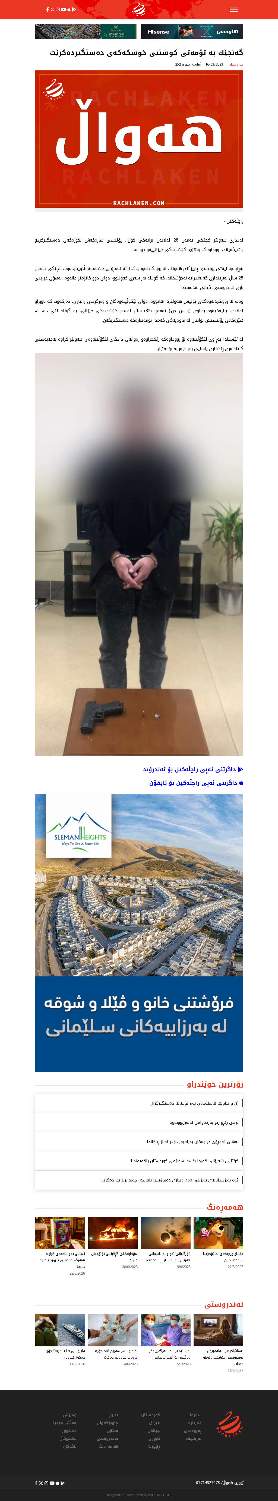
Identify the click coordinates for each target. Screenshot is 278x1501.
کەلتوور (69, 1430)
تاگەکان (70, 1446)
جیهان (154, 1430)
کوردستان (150, 1415)
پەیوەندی (192, 1430)
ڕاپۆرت (154, 1446)
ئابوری (154, 1438)
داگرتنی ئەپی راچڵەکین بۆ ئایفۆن (194, 783)
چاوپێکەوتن (107, 1423)
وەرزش (70, 1415)
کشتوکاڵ (68, 1438)
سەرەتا (194, 1415)
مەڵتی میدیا (65, 1423)
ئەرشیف (193, 1438)
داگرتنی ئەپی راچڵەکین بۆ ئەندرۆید (190, 769)
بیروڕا (113, 1415)
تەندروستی (107, 1438)
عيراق (154, 1423)
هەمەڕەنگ (108, 1446)
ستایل (112, 1430)
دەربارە (194, 1423)
